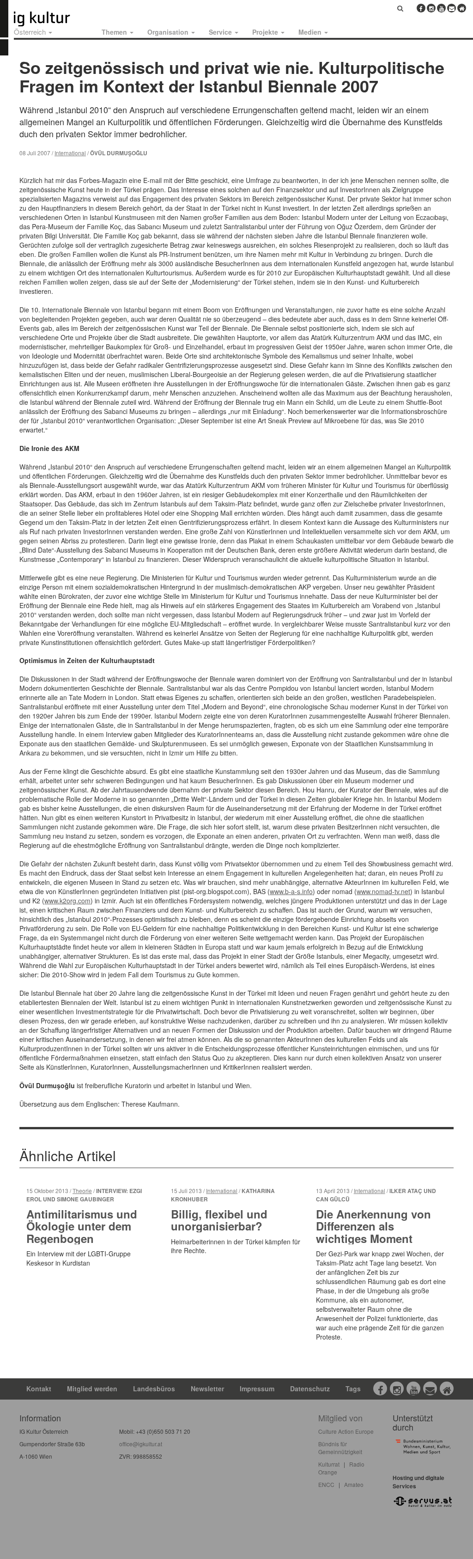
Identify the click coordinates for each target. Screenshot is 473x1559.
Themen (115, 32)
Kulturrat (329, 1464)
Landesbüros (154, 1388)
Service (221, 32)
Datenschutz (310, 1388)
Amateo (354, 1484)
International (70, 153)
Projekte (266, 32)
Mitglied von (340, 1418)
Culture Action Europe (346, 1431)
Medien (310, 32)
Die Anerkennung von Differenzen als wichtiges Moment (373, 1226)
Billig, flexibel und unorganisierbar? (219, 1220)
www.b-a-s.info (291, 891)
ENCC (326, 1484)
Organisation (168, 32)
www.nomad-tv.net (383, 891)
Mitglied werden (92, 1388)
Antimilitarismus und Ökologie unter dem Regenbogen (81, 1226)
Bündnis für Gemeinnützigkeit (340, 1447)
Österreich (31, 32)
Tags (353, 1388)
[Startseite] (52, 19)
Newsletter (207, 1388)
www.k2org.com (67, 900)
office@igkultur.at (140, 1444)
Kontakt (38, 1388)
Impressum (257, 1388)
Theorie (82, 1190)
